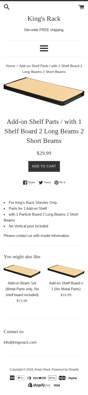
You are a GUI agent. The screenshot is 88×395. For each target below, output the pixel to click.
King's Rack (44, 18)
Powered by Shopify (65, 369)
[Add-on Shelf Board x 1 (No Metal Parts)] (66, 271)
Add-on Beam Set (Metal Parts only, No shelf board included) (22, 289)
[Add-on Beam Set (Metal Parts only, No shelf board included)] (22, 271)
